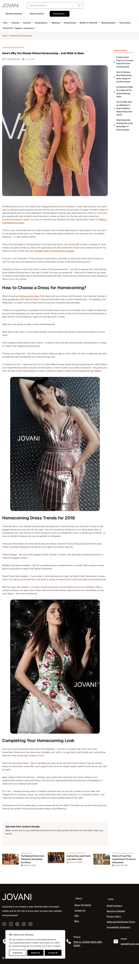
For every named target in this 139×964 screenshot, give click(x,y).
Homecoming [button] (70, 23)
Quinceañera (125, 23)
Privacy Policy (114, 916)
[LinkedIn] (24, 924)
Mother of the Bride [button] (88, 23)
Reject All (35, 953)
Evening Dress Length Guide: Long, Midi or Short (79, 857)
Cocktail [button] (27, 23)
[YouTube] (4, 924)
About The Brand (82, 905)
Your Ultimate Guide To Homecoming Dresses (51, 250)
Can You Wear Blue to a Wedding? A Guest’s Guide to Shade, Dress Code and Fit (124, 108)
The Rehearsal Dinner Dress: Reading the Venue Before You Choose (33, 859)
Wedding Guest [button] (108, 23)
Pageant (18, 28)
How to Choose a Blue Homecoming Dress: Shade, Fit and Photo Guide (124, 77)
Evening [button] (15, 23)
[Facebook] (11, 924)
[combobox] (55, 5)
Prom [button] (5, 23)
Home (4, 35)
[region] (35, 944)
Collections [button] (28, 28)
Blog (76, 921)
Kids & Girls (8, 28)
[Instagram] (30, 924)
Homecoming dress (29, 296)
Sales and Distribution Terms (121, 921)
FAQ (76, 915)
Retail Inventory (114, 905)
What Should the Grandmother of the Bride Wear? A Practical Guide (124, 125)
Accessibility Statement (118, 927)
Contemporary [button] (41, 23)
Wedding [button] (56, 23)
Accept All (53, 953)
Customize (18, 953)
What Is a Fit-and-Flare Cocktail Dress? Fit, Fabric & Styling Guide (124, 859)
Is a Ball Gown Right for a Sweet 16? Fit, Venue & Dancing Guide (124, 92)
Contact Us (79, 910)
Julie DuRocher (13, 59)
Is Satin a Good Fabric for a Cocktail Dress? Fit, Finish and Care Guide (124, 62)
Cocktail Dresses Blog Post (122, 853)
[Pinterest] (17, 924)
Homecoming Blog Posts (21, 35)
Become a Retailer (116, 911)
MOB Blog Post (26, 853)
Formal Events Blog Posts (76, 853)
